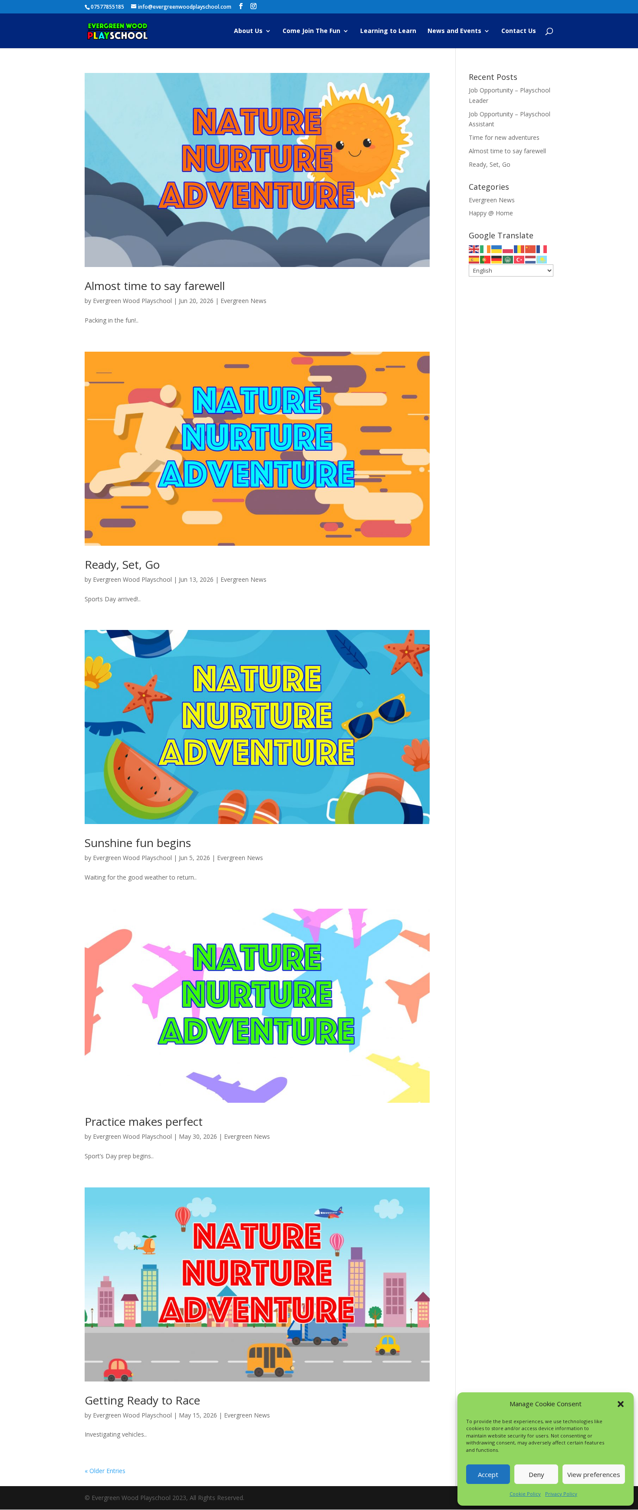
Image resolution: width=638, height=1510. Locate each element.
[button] (620, 1404)
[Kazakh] (542, 259)
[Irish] (485, 248)
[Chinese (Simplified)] (530, 248)
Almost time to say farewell (155, 285)
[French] (542, 248)
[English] (474, 248)
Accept (488, 1474)
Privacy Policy (561, 1493)
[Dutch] (530, 259)
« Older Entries (105, 1471)
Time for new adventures (504, 137)
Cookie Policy (525, 1493)
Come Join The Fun (311, 31)
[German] (497, 259)
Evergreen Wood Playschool (132, 301)
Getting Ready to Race (142, 1400)
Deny (536, 1474)
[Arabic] (508, 259)
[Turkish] (519, 259)
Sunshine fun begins (138, 843)
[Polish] (508, 248)
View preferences (593, 1474)
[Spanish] (474, 259)
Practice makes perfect (144, 1121)
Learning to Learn (388, 31)
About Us (248, 31)
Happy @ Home (491, 213)
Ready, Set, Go (122, 564)
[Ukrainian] (497, 248)
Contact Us (518, 31)
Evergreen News (243, 301)
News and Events (454, 31)
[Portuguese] (485, 259)
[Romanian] (519, 248)
